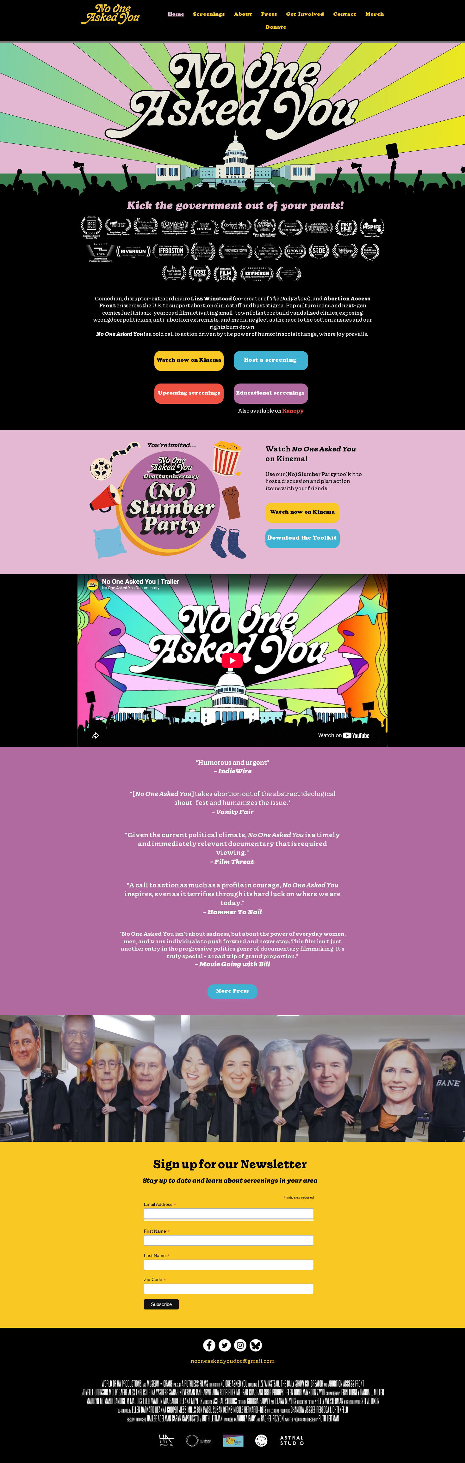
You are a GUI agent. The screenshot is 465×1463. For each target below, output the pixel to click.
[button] (243, 15)
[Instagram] (240, 1345)
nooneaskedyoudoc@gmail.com (233, 1360)
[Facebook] (209, 1345)
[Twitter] (225, 1345)
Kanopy (293, 410)
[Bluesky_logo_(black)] (256, 1345)
